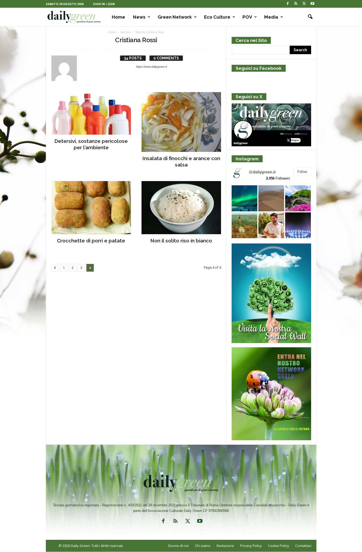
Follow (302, 172)
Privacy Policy (251, 545)
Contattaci (303, 545)
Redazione (225, 545)
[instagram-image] (244, 198)
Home (118, 17)
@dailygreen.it (262, 172)
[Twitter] (304, 4)
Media (271, 17)
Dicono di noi (178, 545)
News (139, 17)
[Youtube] (312, 4)
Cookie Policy (278, 545)
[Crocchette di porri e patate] (91, 207)
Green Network (175, 17)
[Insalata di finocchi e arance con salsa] (181, 122)
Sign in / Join (104, 4)
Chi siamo (202, 545)
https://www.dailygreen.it (151, 66)
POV (247, 17)
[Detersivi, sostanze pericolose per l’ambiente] (91, 113)
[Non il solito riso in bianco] (181, 207)
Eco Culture (217, 17)
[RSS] (296, 4)
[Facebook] (288, 4)
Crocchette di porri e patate (91, 240)
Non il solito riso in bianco (181, 240)
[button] (308, 17)
